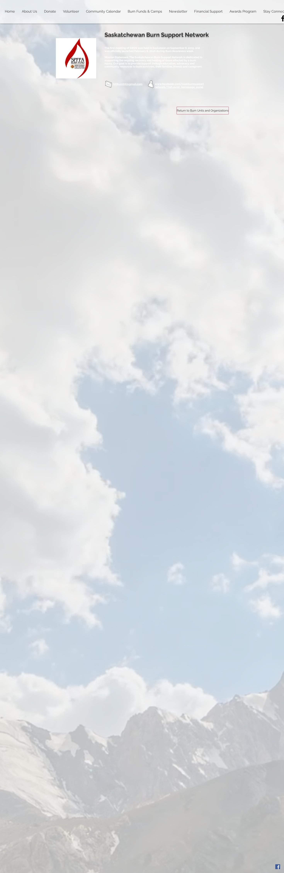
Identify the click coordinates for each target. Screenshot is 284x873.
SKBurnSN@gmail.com (127, 84)
